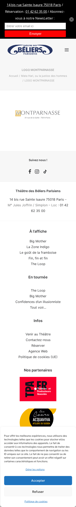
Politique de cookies (36, 501)
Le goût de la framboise (38, 252)
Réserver (38, 345)
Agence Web (38, 351)
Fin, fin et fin (38, 258)
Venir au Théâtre (38, 334)
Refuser (38, 492)
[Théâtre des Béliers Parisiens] (30, 49)
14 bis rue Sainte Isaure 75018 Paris (37, 199)
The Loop (38, 264)
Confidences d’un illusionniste (38, 302)
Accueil (13, 75)
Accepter (38, 480)
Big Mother (38, 241)
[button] (66, 50)
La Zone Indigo (38, 247)
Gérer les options (35, 469)
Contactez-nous (38, 340)
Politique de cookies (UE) (38, 357)
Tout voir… (38, 307)
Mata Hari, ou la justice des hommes (44, 75)
